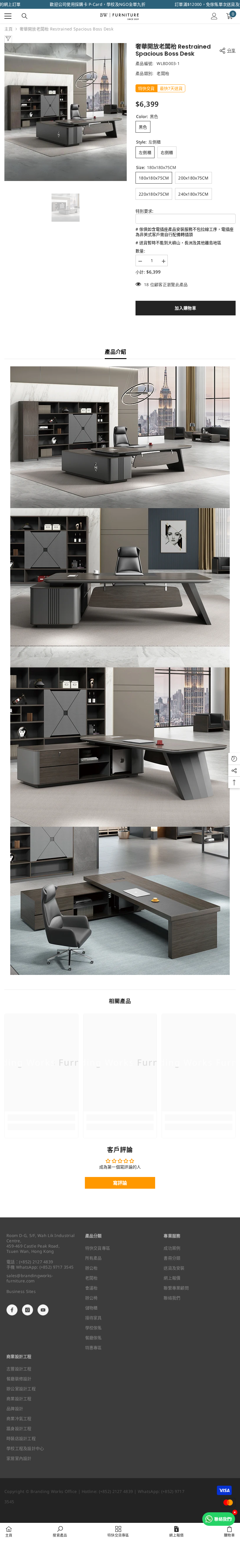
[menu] (7, 16)
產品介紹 (115, 351)
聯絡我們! (223, 1519)
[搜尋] (24, 16)
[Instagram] (27, 1310)
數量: (140, 251)
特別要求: (144, 211)
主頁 (8, 29)
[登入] (214, 16)
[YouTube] (43, 1310)
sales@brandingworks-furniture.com (29, 1278)
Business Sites (21, 1291)
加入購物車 (185, 308)
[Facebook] (12, 1310)
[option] (65, 112)
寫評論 (120, 1183)
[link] (41, 1117)
